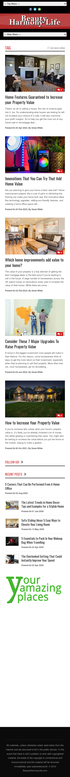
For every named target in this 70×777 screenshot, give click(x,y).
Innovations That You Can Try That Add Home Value (33, 181)
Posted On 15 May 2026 (32, 529)
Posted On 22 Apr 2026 (32, 547)
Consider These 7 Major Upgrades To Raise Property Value (32, 343)
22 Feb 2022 (21, 290)
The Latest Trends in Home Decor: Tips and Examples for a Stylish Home (42, 504)
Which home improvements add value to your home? (34, 262)
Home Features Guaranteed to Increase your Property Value (34, 99)
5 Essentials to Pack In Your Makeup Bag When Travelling (41, 540)
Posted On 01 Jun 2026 (32, 511)
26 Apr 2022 (21, 127)
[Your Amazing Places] (35, 603)
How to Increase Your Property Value (32, 423)
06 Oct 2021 (21, 448)
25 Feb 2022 (21, 209)
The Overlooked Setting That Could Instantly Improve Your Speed (41, 558)
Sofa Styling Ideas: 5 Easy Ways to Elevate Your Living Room (40, 522)
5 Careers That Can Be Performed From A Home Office (32, 486)
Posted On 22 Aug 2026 (16, 493)
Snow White (37, 127)
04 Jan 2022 (21, 372)
